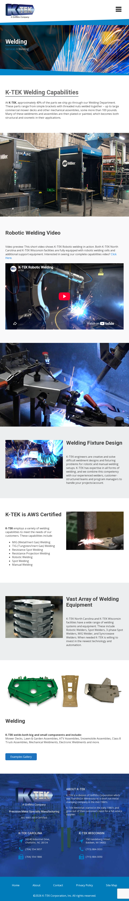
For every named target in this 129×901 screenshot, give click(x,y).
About (36, 885)
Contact (58, 885)
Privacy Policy (84, 885)
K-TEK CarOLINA (30, 833)
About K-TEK (75, 789)
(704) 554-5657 (33, 849)
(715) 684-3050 (94, 856)
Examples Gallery (21, 757)
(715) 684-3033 (94, 849)
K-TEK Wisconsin (91, 833)
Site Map (111, 885)
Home (15, 885)
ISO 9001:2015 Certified (34, 817)
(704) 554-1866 (33, 856)
